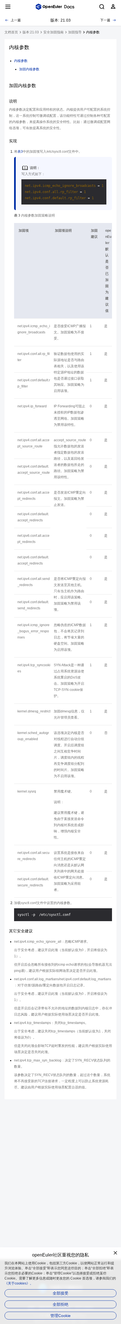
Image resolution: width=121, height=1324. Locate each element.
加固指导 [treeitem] (75, 32)
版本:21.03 (31, 32)
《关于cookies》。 (19, 1283)
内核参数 (21, 61)
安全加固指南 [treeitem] (53, 32)
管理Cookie (60, 1315)
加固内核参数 (29, 69)
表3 (20, 152)
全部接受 (60, 1293)
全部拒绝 (60, 1304)
